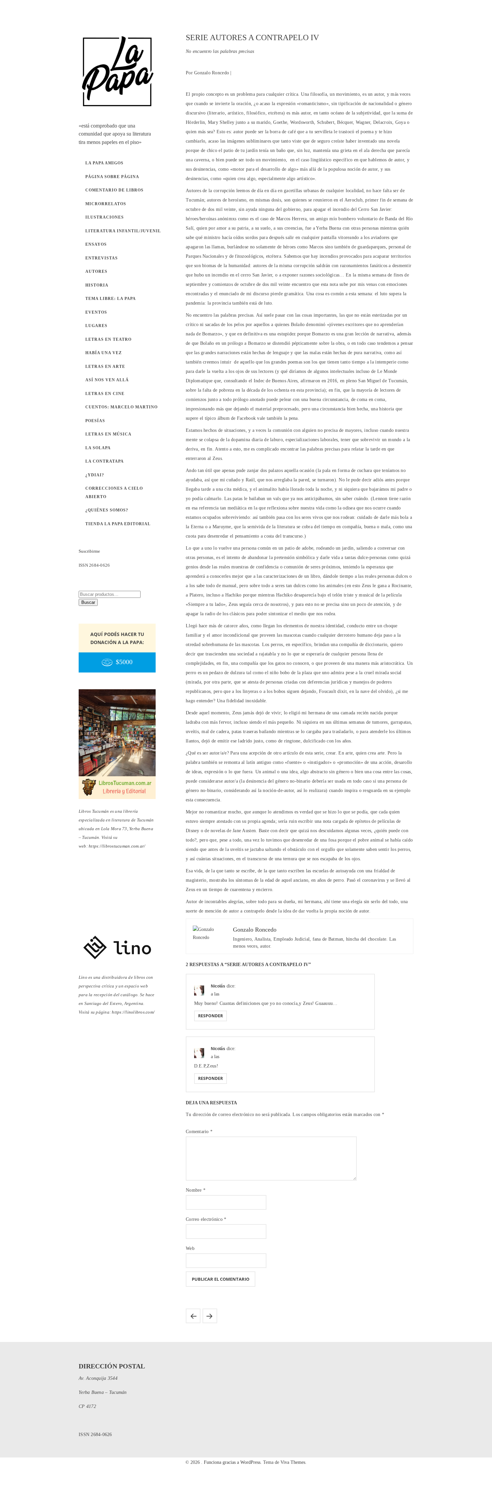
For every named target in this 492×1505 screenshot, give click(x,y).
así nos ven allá (107, 380)
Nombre (196, 1190)
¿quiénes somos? (106, 510)
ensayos (96, 244)
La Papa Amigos (104, 163)
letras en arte (105, 366)
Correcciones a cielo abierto (114, 492)
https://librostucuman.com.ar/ (117, 846)
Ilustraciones (104, 217)
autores (96, 271)
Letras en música (108, 434)
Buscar (88, 602)
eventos (96, 312)
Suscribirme (89, 551)
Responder (210, 1016)
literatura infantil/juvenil (123, 231)
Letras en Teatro (108, 339)
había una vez (103, 352)
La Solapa (98, 448)
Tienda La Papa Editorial (118, 524)
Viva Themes (292, 1462)
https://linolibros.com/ (133, 1012)
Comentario (199, 1131)
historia (96, 285)
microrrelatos (105, 204)
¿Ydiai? (94, 475)
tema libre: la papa (110, 298)
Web (190, 1248)
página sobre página (112, 176)
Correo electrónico (206, 1219)
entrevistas (101, 258)
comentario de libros (114, 190)
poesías (95, 420)
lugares (96, 325)
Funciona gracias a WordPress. (233, 1462)
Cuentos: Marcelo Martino (121, 407)
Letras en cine (105, 393)
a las (215, 994)
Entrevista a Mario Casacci (193, 1316)
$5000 (124, 661)
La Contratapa (104, 461)
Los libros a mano (209, 1316)
